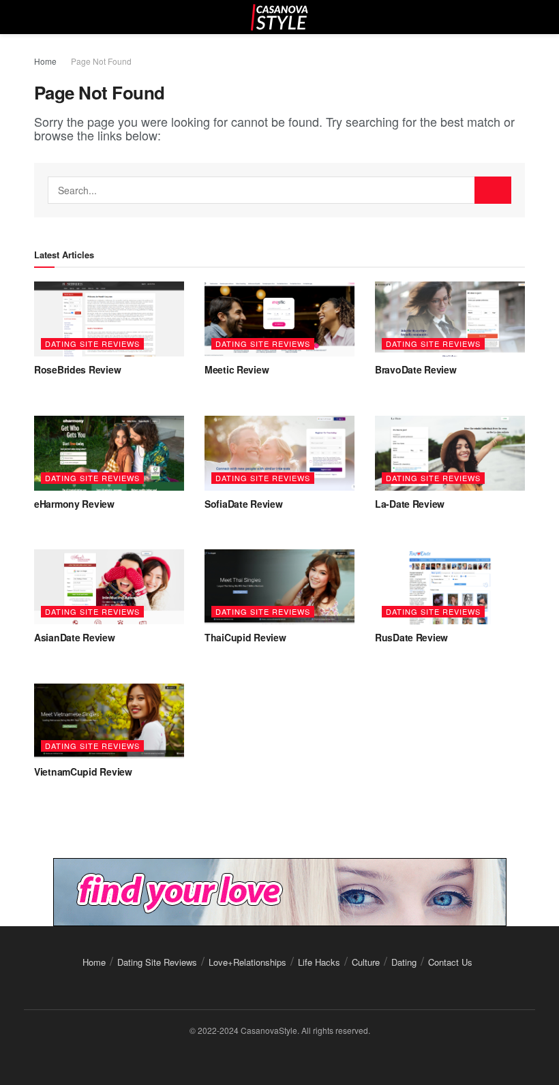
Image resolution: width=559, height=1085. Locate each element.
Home (45, 61)
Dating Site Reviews (92, 343)
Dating (404, 962)
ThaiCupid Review (245, 637)
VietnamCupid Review (83, 771)
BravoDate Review (416, 369)
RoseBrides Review (77, 369)
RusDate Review (411, 637)
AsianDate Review (74, 637)
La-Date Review (409, 503)
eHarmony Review (74, 503)
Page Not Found (101, 61)
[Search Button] (492, 190)
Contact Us (450, 962)
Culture (366, 962)
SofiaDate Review (244, 503)
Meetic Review (237, 369)
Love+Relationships (247, 962)
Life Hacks (319, 962)
